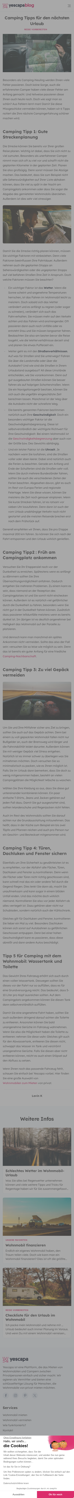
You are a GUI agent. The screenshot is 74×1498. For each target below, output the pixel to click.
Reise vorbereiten (35, 29)
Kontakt (8, 1430)
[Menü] (69, 6)
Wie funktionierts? (14, 1425)
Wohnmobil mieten (15, 1415)
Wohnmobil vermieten (17, 1420)
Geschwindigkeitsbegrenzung (32, 438)
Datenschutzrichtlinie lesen (16, 1483)
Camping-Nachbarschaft (19, 656)
